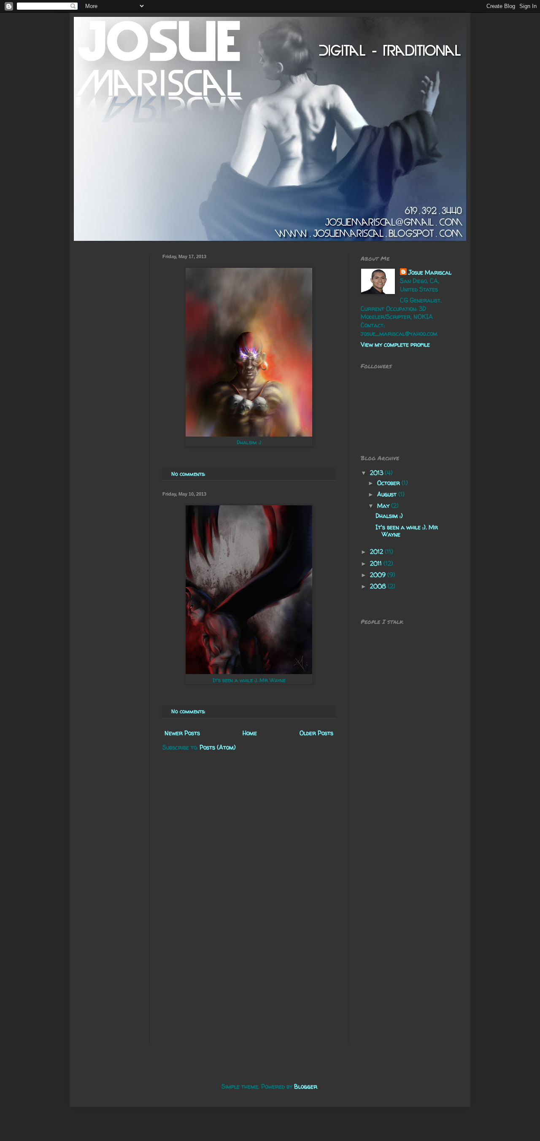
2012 (377, 552)
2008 (379, 586)
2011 (376, 563)
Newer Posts (182, 733)
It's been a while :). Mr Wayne (406, 530)
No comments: (189, 473)
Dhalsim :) (389, 516)
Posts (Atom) (218, 747)
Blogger (305, 1086)
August (387, 494)
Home (250, 733)
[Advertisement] (111, 380)
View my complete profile (395, 344)
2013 (377, 473)
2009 (378, 575)
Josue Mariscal (429, 272)
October (389, 483)
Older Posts (316, 733)
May (384, 506)
